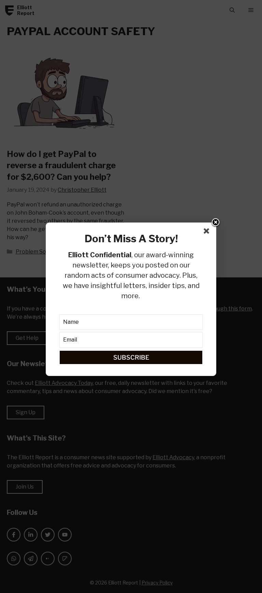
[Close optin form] (208, 232)
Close (215, 223)
